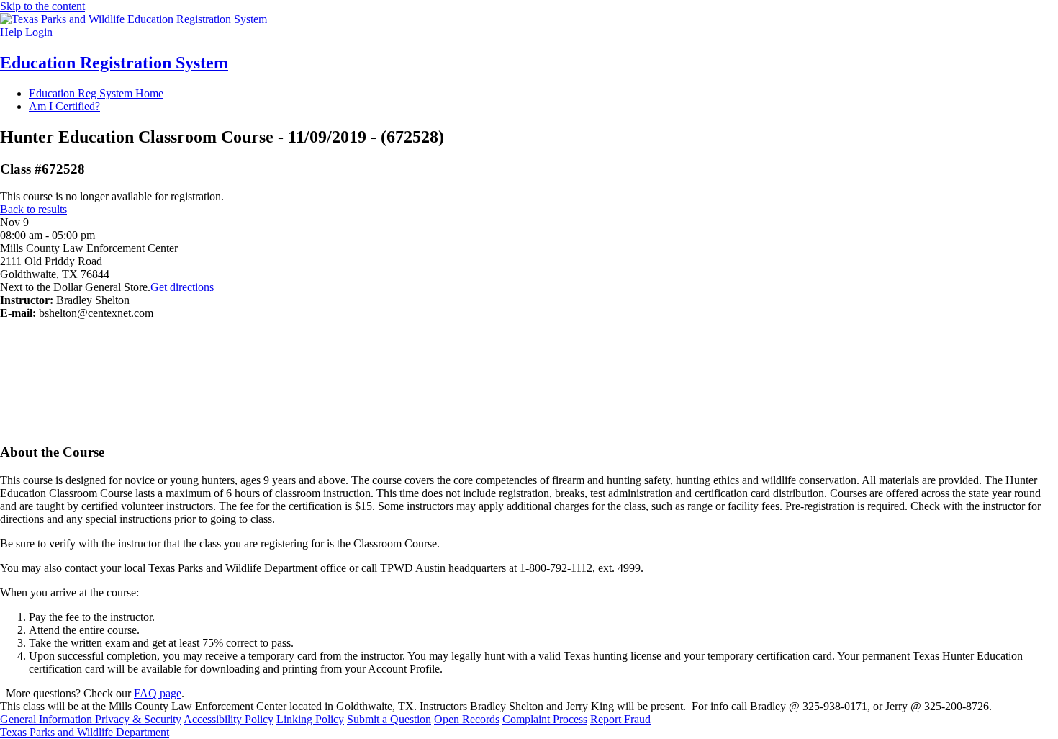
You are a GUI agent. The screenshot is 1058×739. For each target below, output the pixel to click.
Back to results (33, 209)
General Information (47, 719)
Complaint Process (544, 719)
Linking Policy (310, 719)
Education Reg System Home (96, 93)
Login (39, 32)
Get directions (182, 287)
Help (11, 32)
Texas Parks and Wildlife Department (84, 732)
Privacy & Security (138, 719)
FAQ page (157, 693)
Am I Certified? (64, 106)
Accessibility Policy (228, 719)
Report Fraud (620, 719)
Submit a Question (389, 719)
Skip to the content (42, 6)
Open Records (466, 719)
